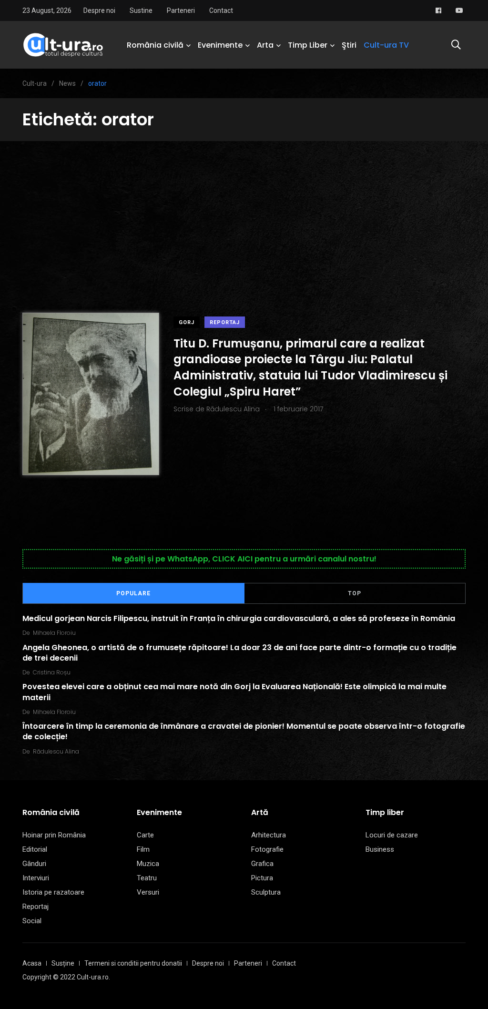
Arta (265, 45)
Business (380, 849)
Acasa (31, 963)
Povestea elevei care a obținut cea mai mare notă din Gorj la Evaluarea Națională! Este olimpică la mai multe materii (234, 692)
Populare (133, 593)
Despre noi (99, 10)
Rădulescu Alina (56, 751)
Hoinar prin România (54, 835)
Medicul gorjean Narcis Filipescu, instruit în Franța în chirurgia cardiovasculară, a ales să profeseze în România (238, 618)
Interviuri (35, 878)
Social (31, 921)
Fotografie (267, 849)
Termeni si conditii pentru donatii (133, 963)
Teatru (147, 878)
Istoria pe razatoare (53, 892)
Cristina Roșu (52, 672)
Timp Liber (307, 45)
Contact (221, 10)
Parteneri (181, 10)
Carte (145, 835)
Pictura (262, 878)
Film (143, 849)
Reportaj (225, 322)
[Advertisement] (244, 212)
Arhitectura (268, 835)
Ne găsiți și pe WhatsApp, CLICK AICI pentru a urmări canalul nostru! (244, 558)
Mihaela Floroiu (54, 633)
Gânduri (34, 863)
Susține (62, 963)
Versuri (148, 892)
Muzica (148, 863)
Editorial (34, 849)
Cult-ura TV (386, 45)
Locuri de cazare (392, 835)
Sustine (141, 10)
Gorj (186, 322)
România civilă (155, 45)
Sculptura (266, 892)
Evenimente (220, 45)
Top (354, 593)
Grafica (262, 863)
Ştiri (349, 45)
